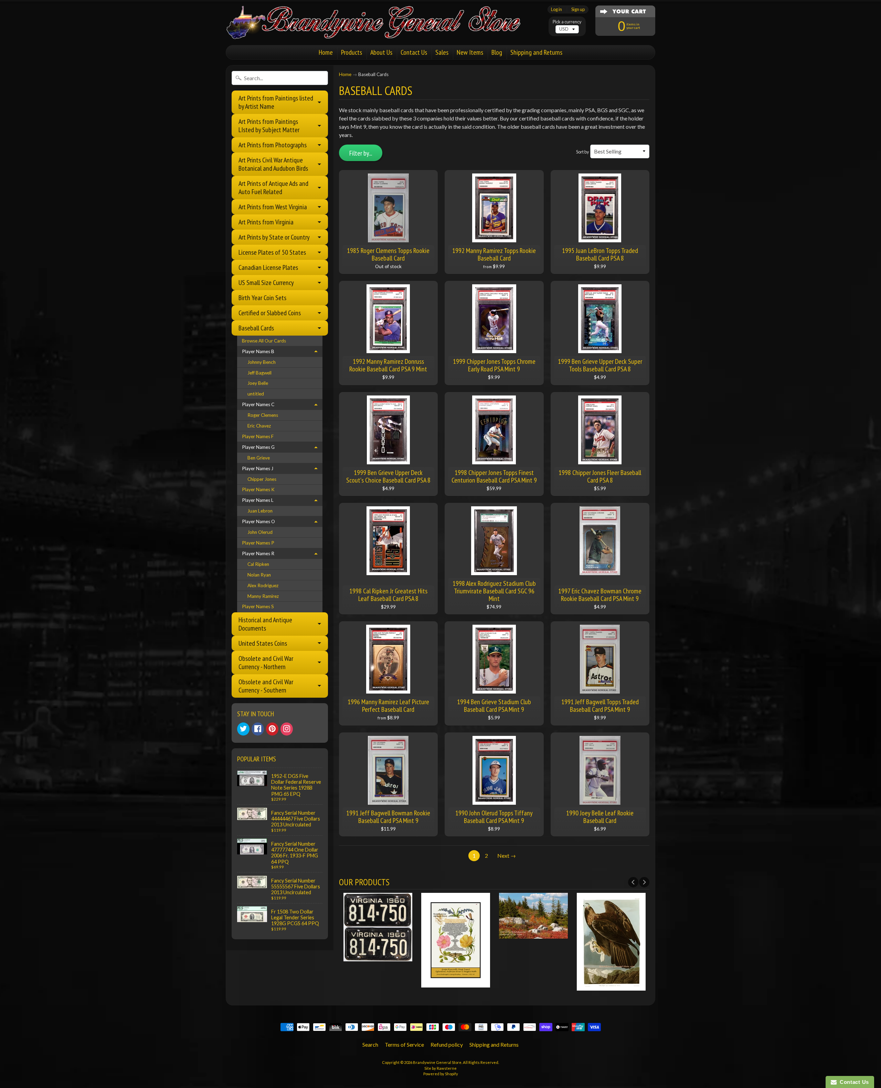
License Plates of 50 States (272, 252)
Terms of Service (404, 1044)
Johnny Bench (261, 362)
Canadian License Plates (268, 267)
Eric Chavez (259, 426)
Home (326, 52)
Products (351, 52)
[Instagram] (286, 729)
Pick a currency (567, 21)
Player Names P (258, 543)
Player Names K (258, 489)
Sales (441, 52)
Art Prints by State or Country (274, 237)
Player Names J (257, 468)
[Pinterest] (272, 729)
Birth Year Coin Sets (262, 297)
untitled (255, 394)
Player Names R (258, 553)
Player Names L (258, 500)
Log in (556, 9)
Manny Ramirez (263, 596)
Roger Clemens (262, 415)
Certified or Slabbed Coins (269, 312)
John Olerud (260, 532)
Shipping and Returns (536, 52)
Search (370, 1044)
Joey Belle (257, 383)
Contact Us (414, 52)
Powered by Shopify (440, 1073)
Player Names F (258, 436)
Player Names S (258, 606)
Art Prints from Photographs (272, 144)
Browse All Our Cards (264, 341)
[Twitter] (243, 729)
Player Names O (258, 521)
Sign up (578, 9)
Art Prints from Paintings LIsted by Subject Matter (268, 125)
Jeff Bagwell (259, 373)
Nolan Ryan (259, 575)
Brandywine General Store (437, 1062)
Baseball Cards (256, 328)
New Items (470, 52)
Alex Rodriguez (262, 585)
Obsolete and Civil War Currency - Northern (265, 662)
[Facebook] (258, 729)
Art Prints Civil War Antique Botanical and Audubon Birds (273, 164)
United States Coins (262, 643)
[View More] (377, 957)
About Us (381, 52)
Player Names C (258, 404)
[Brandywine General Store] (380, 30)
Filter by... (360, 153)
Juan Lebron (260, 511)
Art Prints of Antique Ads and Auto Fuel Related (273, 187)
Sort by (582, 152)
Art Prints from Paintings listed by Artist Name (275, 102)
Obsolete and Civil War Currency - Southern (265, 686)
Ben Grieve (258, 458)
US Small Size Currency (266, 282)
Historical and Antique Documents (265, 624)
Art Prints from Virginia (266, 222)
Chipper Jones (261, 479)
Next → (506, 855)
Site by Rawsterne (440, 1068)
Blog (496, 52)
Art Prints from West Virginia (272, 206)
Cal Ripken (258, 564)
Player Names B (258, 351)
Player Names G (258, 447)
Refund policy (447, 1044)
